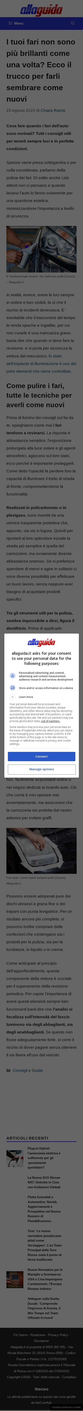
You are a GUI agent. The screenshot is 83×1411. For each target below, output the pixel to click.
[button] (42, 697)
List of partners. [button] (50, 721)
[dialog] (41, 706)
